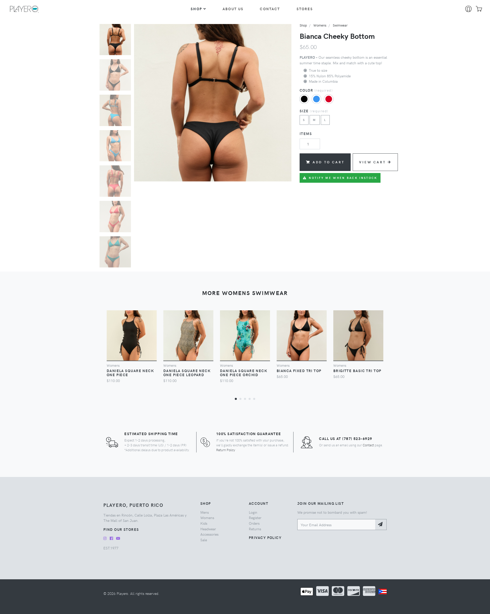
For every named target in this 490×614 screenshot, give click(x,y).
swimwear (340, 25)
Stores (305, 8)
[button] (236, 398)
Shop (196, 8)
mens (204, 512)
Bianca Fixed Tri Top (299, 370)
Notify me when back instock (343, 178)
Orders (254, 523)
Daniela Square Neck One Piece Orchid (243, 372)
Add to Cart (329, 162)
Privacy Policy (265, 537)
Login (253, 512)
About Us (233, 8)
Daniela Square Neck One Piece (130, 372)
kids (203, 523)
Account (258, 503)
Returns (255, 528)
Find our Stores (121, 529)
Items (306, 133)
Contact (270, 8)
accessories (209, 534)
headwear (208, 528)
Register (255, 517)
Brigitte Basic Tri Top (357, 370)
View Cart (372, 162)
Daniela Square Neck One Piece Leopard (187, 372)
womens (319, 25)
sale (203, 539)
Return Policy (225, 450)
